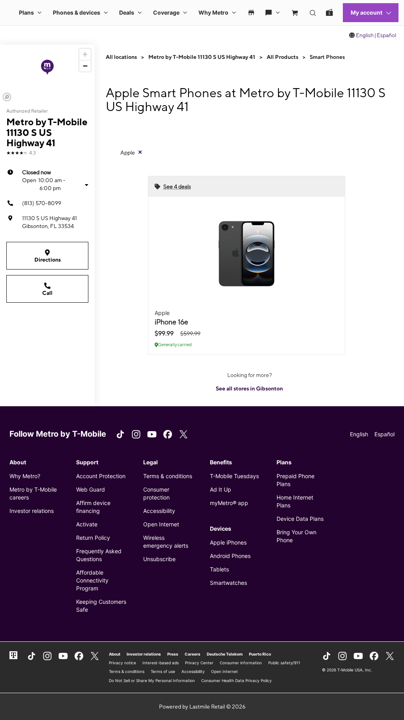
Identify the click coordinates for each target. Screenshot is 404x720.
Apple (127, 152)
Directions (47, 259)
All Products (282, 57)
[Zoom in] (85, 54)
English (365, 35)
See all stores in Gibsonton (249, 388)
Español (386, 35)
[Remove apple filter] (140, 152)
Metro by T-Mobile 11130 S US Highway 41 (201, 57)
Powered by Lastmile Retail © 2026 (202, 706)
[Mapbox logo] (6, 97)
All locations (121, 57)
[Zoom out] (85, 66)
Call (47, 293)
